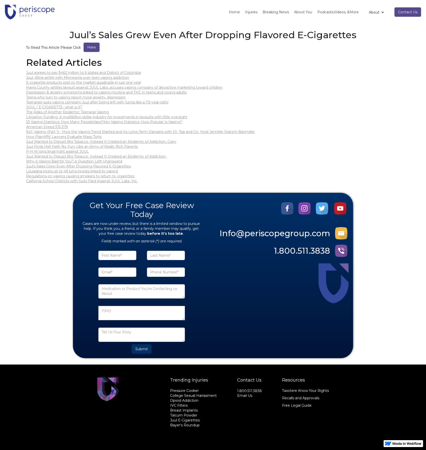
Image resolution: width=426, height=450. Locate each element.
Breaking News (276, 12)
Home (234, 12)
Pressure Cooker (184, 390)
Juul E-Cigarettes (185, 420)
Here (91, 47)
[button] (376, 12)
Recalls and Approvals (300, 398)
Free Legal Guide (297, 405)
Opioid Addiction (184, 400)
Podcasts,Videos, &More (338, 12)
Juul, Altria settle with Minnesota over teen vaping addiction (77, 77)
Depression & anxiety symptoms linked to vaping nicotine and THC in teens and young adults (106, 92)
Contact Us (407, 12)
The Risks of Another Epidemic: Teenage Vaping (67, 112)
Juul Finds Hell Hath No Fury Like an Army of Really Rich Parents (82, 146)
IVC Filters (179, 405)
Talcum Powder (183, 415)
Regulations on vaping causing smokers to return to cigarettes (80, 176)
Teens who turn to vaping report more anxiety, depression (76, 97)
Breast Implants (184, 410)
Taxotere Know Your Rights (305, 390)
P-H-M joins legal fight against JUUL (57, 151)
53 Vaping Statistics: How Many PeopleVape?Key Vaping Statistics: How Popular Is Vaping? (104, 122)
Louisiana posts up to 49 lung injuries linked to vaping (72, 171)
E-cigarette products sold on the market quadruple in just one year (83, 82)
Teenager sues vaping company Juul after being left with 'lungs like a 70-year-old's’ (97, 102)
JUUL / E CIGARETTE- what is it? (54, 107)
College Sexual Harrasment (193, 395)
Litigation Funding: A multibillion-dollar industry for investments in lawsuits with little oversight (106, 117)
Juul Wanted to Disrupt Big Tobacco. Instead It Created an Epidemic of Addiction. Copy (101, 141)
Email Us (244, 395)
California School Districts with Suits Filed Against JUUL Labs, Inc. (82, 181)
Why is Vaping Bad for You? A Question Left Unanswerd (74, 161)
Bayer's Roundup (185, 425)
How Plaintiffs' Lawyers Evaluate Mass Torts (63, 136)
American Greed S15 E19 (47, 127)
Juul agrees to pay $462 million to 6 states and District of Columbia (83, 72)
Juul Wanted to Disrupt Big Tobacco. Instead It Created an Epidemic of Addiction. (96, 156)
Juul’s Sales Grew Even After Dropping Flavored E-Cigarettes (78, 166)
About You (303, 12)
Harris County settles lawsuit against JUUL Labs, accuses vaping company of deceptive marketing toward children (124, 87)
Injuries (251, 12)
